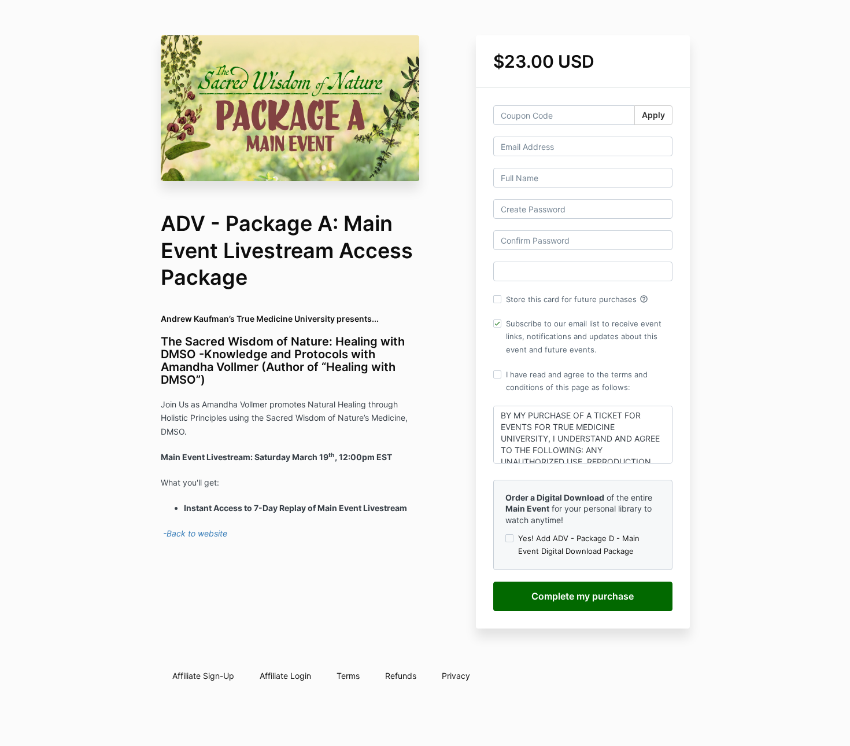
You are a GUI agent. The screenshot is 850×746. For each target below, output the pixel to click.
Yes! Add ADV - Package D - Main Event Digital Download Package (579, 545)
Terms (348, 676)
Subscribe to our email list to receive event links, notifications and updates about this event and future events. (583, 336)
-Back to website (194, 533)
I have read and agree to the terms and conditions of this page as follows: (577, 381)
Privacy (456, 676)
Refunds (400, 676)
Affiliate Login (285, 676)
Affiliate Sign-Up (203, 676)
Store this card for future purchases (577, 299)
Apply (653, 115)
